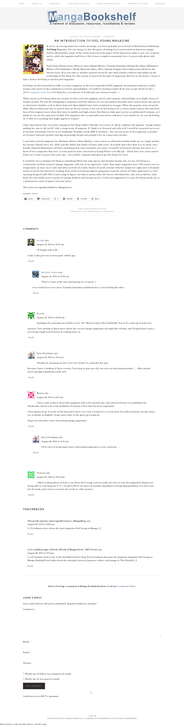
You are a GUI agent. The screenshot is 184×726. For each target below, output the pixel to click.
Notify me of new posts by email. (42, 679)
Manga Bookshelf (92, 17)
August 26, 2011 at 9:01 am (50, 397)
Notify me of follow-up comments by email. (48, 674)
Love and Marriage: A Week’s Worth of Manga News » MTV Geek (62, 549)
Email (27, 652)
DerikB (40, 240)
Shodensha (109, 211)
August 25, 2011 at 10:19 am (50, 244)
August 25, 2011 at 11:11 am (50, 357)
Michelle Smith (49, 272)
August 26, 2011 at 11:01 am (55, 441)
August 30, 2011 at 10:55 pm (51, 477)
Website (27, 663)
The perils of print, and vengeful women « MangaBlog (57, 521)
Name (27, 642)
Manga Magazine (95, 211)
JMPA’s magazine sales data (37, 92)
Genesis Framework (126, 718)
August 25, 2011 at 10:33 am (55, 276)
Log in (93, 716)
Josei (84, 211)
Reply (31, 261)
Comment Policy (126, 586)
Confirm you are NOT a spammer (41, 696)
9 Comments (108, 36)
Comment (29, 609)
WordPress (104, 718)
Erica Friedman (93, 36)
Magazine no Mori (98, 209)
